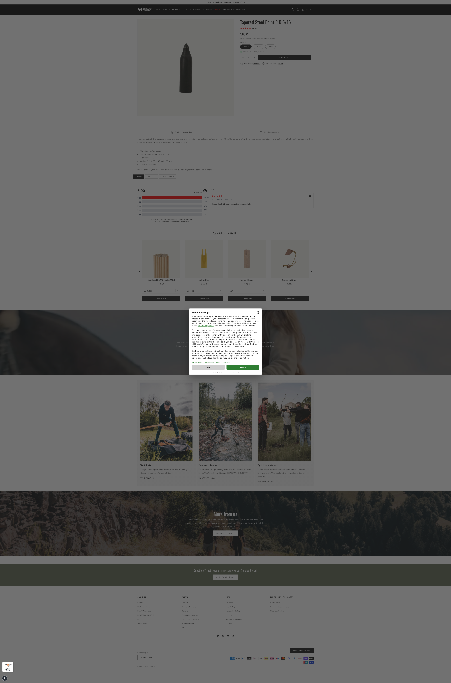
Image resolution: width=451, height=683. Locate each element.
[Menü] (11, 663)
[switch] (8, 669)
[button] (5, 678)
